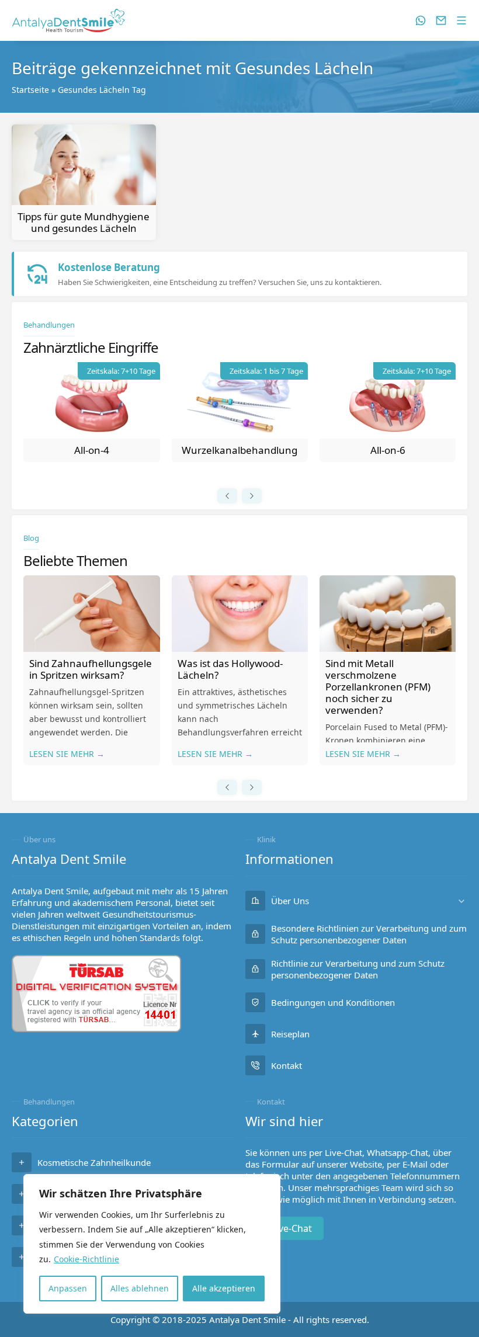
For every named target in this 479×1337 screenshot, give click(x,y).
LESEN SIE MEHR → (67, 753)
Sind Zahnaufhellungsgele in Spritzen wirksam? (90, 669)
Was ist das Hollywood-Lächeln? (230, 669)
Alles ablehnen (139, 1288)
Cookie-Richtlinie (86, 1259)
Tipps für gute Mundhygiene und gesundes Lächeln (84, 222)
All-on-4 (91, 450)
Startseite (30, 89)
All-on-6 (387, 450)
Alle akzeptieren (223, 1288)
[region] (151, 1244)
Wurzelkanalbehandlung (239, 450)
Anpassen (67, 1288)
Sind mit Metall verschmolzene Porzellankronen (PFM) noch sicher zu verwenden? (378, 687)
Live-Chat (292, 1228)
